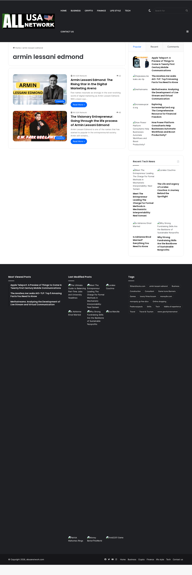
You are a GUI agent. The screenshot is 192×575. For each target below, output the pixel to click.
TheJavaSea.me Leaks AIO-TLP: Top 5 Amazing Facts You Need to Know (165, 79)
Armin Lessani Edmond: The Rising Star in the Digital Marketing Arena (92, 84)
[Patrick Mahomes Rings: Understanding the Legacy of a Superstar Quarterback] (77, 541)
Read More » (79, 104)
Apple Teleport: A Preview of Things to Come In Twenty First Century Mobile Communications (163, 64)
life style (115, 10)
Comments (173, 46)
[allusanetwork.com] (28, 21)
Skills (149, 306)
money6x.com (166, 296)
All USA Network (80, 76)
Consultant (149, 291)
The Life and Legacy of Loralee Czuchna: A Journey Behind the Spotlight (168, 190)
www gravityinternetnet (167, 312)
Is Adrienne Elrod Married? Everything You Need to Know (142, 241)
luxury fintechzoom (148, 296)
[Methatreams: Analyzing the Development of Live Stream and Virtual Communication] (141, 93)
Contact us (67, 31)
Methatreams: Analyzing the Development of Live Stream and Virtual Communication (165, 94)
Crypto (89, 10)
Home (64, 10)
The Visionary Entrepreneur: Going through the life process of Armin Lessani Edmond (94, 120)
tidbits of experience (172, 306)
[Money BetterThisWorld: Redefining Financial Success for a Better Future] (96, 541)
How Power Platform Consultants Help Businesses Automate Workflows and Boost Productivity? (164, 129)
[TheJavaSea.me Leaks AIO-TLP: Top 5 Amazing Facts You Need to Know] (141, 80)
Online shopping (159, 301)
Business (76, 10)
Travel (132, 312)
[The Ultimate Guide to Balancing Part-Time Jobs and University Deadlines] (77, 291)
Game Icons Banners (167, 291)
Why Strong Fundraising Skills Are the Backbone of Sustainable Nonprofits (167, 243)
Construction (135, 291)
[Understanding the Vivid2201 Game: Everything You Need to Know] (115, 541)
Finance (101, 10)
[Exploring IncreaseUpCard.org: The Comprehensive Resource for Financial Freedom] (141, 108)
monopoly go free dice (139, 301)
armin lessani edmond (158, 286)
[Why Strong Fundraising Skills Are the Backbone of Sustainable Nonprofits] (168, 228)
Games (133, 296)
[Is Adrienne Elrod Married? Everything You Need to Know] (144, 228)
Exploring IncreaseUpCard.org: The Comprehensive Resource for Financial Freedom (164, 110)
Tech (127, 10)
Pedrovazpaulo (136, 306)
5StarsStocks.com (137, 286)
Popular (137, 46)
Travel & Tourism (146, 312)
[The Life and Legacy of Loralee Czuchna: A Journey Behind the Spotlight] (168, 175)
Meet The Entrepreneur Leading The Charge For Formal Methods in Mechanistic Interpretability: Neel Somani (143, 204)
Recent (154, 46)
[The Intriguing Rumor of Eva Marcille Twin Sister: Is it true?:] (115, 422)
